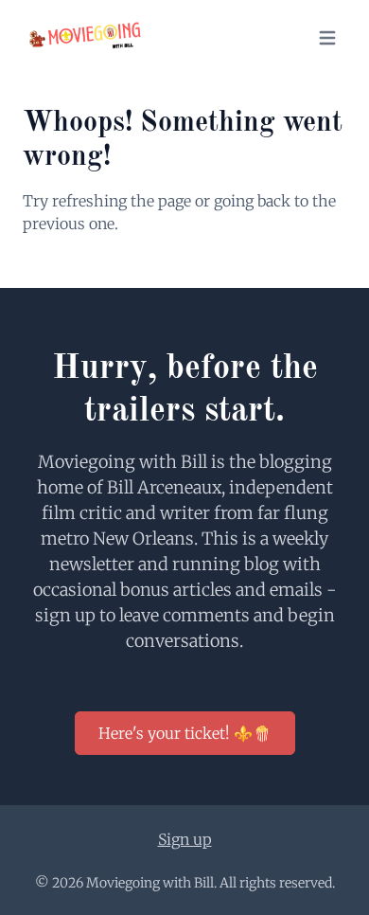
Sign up (185, 839)
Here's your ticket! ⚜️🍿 (185, 733)
